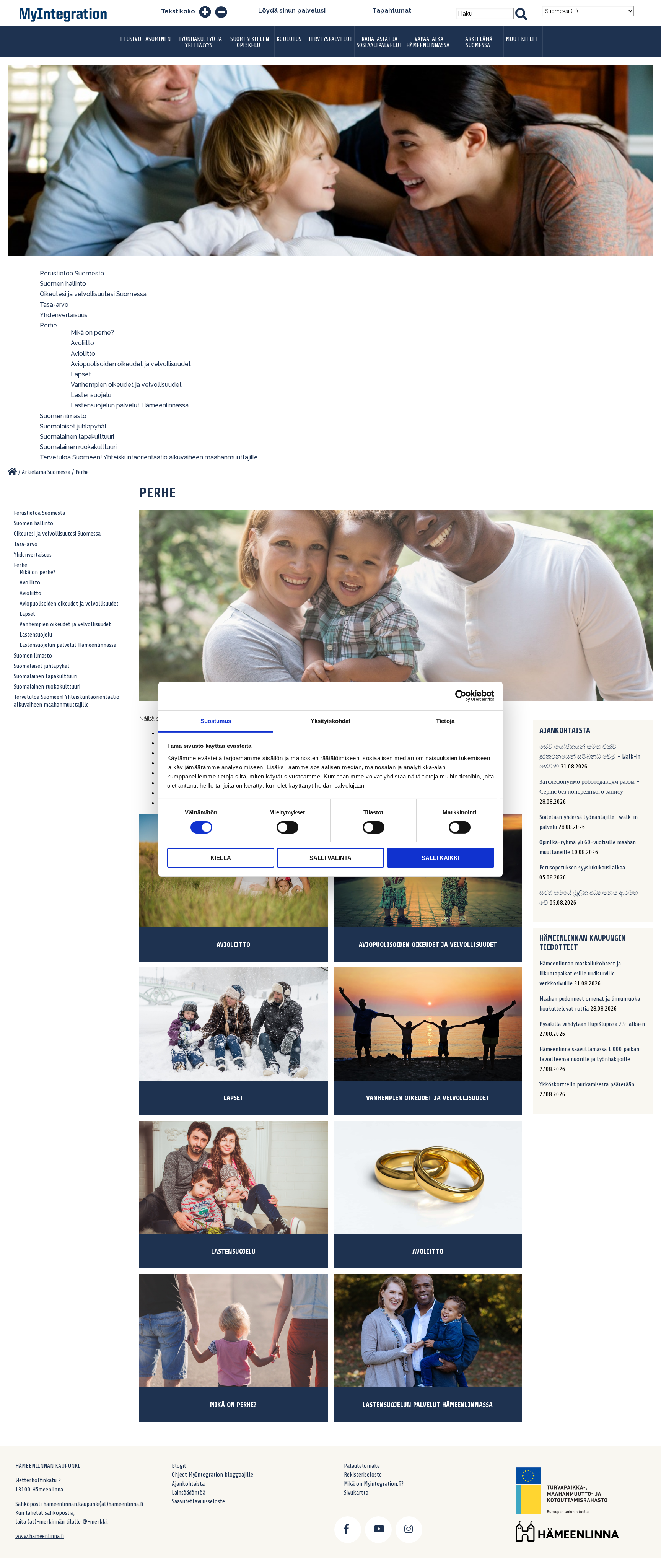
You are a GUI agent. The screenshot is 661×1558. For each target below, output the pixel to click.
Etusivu (130, 39)
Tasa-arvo (54, 304)
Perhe (48, 325)
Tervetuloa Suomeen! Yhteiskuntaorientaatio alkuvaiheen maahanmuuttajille (149, 457)
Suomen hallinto (63, 283)
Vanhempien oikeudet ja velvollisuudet (126, 384)
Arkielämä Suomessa (478, 42)
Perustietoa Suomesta (72, 273)
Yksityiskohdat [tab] (330, 720)
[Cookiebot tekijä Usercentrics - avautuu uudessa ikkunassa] (460, 696)
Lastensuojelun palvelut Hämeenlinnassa (130, 405)
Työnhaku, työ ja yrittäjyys (200, 42)
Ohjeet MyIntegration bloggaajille (212, 1474)
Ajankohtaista (188, 1483)
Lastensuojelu (91, 395)
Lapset (81, 374)
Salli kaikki (440, 858)
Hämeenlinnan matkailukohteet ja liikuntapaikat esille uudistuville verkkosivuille (580, 973)
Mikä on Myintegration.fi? (374, 1483)
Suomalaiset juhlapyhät (73, 426)
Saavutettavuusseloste (198, 1501)
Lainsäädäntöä (188, 1492)
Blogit (179, 1465)
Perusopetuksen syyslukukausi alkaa (582, 867)
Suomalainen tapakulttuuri (77, 436)
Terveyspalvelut (330, 39)
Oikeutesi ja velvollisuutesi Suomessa (93, 294)
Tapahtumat (392, 10)
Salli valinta (330, 858)
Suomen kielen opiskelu (249, 42)
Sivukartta (356, 1492)
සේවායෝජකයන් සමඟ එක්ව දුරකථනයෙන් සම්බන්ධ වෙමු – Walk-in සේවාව (589, 756)
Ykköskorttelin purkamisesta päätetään (586, 1084)
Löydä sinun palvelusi (292, 10)
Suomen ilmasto (63, 416)
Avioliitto (83, 353)
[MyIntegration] (12, 472)
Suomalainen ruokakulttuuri (78, 447)
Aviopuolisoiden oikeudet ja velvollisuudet (131, 364)
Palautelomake (362, 1465)
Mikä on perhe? (92, 332)
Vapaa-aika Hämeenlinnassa (427, 42)
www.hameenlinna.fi (39, 1536)
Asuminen (158, 39)
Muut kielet (522, 39)
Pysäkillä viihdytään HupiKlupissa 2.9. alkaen (592, 1024)
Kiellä (220, 858)
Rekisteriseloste (363, 1474)
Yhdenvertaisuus (64, 315)
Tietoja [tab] (445, 720)
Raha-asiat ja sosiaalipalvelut (379, 42)
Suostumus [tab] (215, 720)
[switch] (287, 827)
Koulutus (289, 39)
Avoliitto (82, 343)
